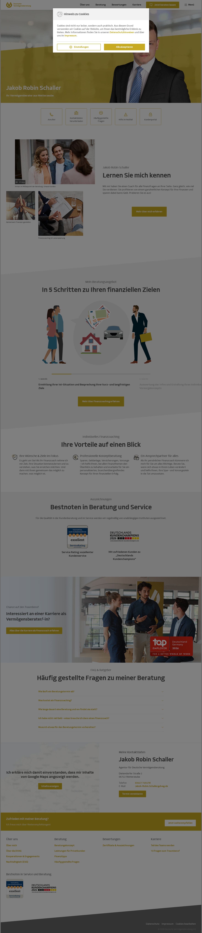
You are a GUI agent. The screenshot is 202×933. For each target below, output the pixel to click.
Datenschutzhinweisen (122, 32)
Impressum (71, 35)
